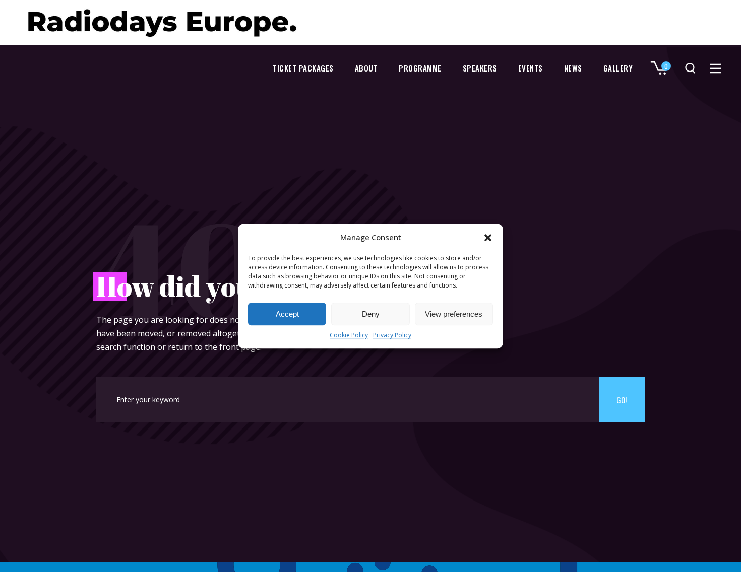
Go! (621, 399)
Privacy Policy (392, 335)
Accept (287, 314)
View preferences (453, 314)
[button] (488, 238)
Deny (371, 314)
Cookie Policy (349, 335)
